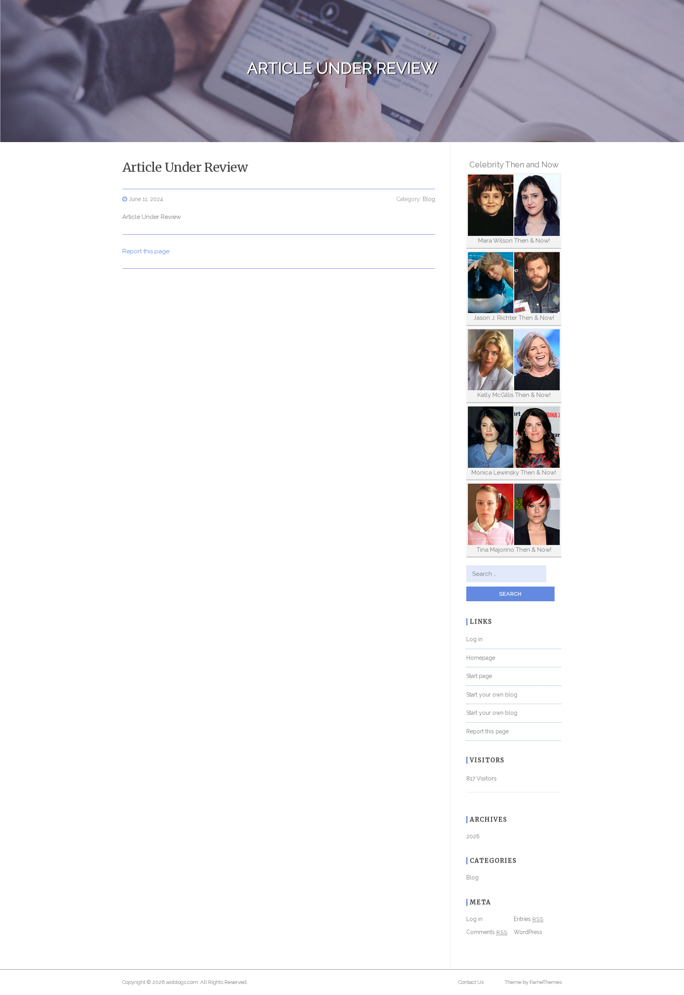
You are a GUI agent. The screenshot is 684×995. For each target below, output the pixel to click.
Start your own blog (491, 694)
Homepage (480, 658)
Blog (429, 199)
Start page (479, 676)
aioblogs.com (182, 982)
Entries (528, 919)
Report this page (145, 251)
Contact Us (471, 982)
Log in (474, 639)
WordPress (528, 932)
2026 (473, 836)
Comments (486, 932)
